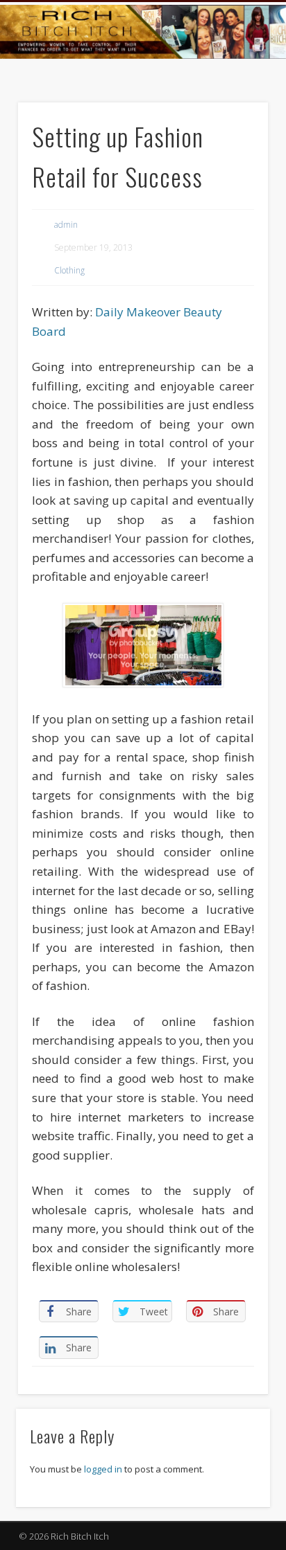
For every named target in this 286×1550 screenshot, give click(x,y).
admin (66, 225)
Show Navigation (232, 124)
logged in (103, 1469)
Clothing (69, 270)
